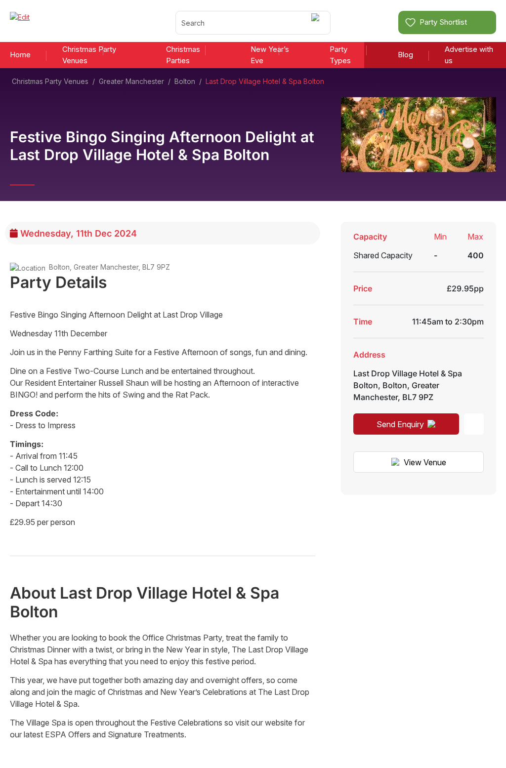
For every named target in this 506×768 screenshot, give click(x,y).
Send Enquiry (400, 424)
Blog (405, 54)
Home (20, 54)
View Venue (425, 462)
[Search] (317, 22)
